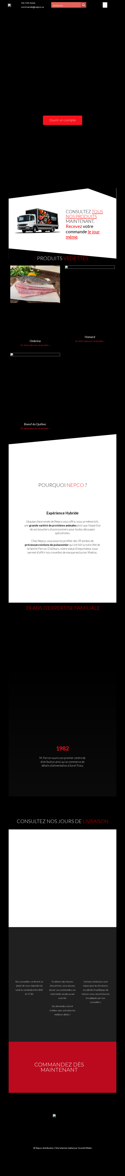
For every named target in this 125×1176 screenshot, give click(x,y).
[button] (105, 5)
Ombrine (35, 341)
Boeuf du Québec (35, 424)
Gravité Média (85, 1148)
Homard (90, 337)
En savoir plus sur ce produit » (35, 345)
